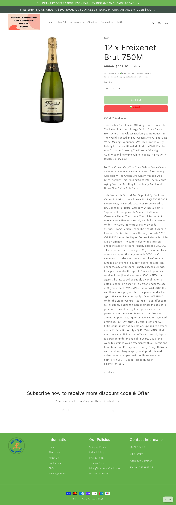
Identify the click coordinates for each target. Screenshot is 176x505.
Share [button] (111, 372)
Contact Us (55, 463)
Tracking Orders (57, 473)
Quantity (108, 82)
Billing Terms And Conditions (104, 468)
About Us (54, 458)
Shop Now (54, 452)
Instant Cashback (98, 473)
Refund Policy (96, 452)
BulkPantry (82, 499)
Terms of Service (98, 463)
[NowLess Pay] (136, 108)
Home (52, 447)
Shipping (121, 77)
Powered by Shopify (96, 499)
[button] (77, 22)
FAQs (52, 468)
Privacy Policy (96, 458)
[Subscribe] (113, 410)
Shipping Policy (97, 447)
